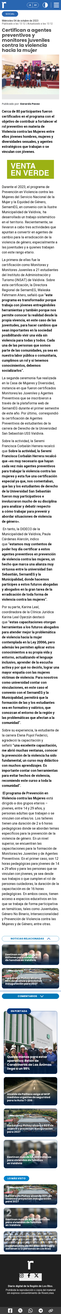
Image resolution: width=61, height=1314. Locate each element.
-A (30, 4)
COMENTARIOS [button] (27, 996)
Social (10, 14)
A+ (35, 4)
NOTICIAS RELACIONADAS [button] (27, 938)
